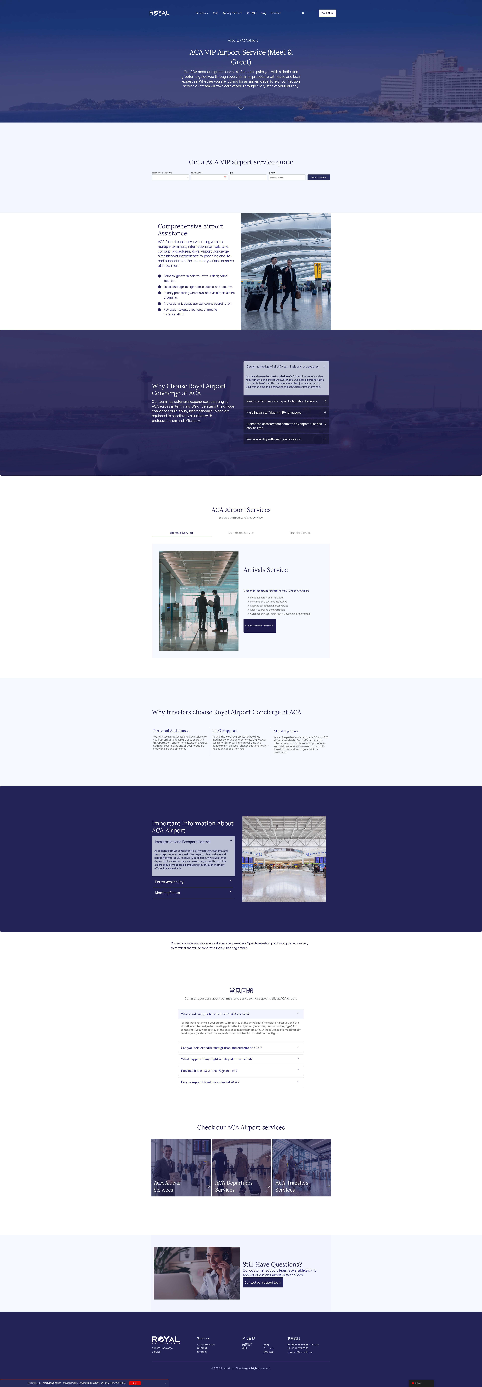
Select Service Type (162, 173)
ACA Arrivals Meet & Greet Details (259, 625)
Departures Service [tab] (241, 533)
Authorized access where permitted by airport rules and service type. (284, 426)
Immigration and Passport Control (182, 841)
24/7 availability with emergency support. (274, 439)
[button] (202, 13)
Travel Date (197, 173)
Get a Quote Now (318, 177)
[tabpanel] (241, 601)
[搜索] (303, 13)
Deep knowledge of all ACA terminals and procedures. (283, 366)
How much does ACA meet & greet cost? (209, 1071)
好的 (135, 1383)
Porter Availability (169, 881)
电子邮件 (272, 173)
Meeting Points (167, 892)
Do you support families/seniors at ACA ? (210, 1082)
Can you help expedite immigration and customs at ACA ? (221, 1048)
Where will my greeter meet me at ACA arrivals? (215, 1014)
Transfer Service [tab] (300, 533)
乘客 (231, 173)
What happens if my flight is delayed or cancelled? (216, 1059)
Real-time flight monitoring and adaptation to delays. (282, 401)
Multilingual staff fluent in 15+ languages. (274, 412)
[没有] (165, 1383)
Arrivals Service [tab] (181, 533)
